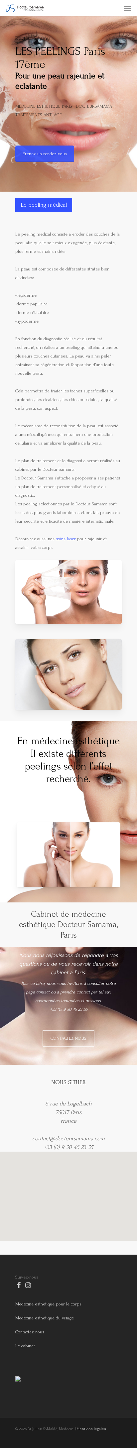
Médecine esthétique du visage (44, 1317)
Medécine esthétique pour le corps (48, 1303)
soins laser (66, 538)
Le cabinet (25, 1345)
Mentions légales (91, 1429)
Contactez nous (29, 1331)
